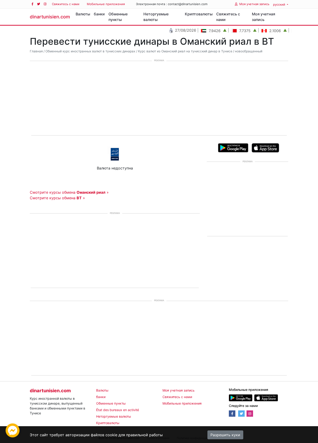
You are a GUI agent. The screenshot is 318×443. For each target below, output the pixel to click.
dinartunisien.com (50, 17)
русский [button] (279, 4)
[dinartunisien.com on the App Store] (266, 397)
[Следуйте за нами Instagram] (45, 4)
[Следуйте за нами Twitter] (38, 4)
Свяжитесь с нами (65, 4)
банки (99, 14)
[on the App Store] (265, 147)
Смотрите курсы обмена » (69, 192)
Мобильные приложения (106, 4)
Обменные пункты (118, 17)
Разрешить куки (225, 435)
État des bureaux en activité (117, 410)
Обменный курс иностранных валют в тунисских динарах (90, 51)
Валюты (83, 14)
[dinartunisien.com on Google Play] (240, 397)
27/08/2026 (180, 30)
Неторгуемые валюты (156, 17)
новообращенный (248, 51)
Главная (36, 51)
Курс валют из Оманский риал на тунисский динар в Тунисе (185, 51)
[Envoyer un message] (13, 430)
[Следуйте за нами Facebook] (32, 4)
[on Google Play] (233, 147)
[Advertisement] (159, 98)
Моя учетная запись (254, 4)
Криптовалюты (199, 14)
